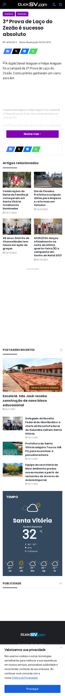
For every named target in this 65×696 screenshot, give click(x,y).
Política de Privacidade (25, 677)
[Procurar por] (60, 6)
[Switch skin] (54, 6)
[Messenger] (23, 51)
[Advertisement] (32, 304)
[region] (32, 670)
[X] (15, 51)
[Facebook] (6, 51)
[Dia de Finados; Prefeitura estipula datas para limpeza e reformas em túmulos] (48, 180)
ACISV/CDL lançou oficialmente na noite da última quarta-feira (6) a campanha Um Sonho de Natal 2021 (48, 246)
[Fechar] (61, 647)
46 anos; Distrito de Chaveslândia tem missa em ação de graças (16, 243)
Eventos (9, 14)
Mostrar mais (32, 134)
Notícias (22, 14)
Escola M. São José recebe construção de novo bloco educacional (25, 400)
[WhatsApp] (32, 51)
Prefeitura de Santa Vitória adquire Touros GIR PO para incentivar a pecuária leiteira (43, 449)
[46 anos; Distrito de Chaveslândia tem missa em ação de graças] (17, 226)
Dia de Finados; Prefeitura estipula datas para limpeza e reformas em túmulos (47, 198)
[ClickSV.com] (32, 4)
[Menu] (4, 6)
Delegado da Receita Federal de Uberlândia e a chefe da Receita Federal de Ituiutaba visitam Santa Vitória (43, 426)
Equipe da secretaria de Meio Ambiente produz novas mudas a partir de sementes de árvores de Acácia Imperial (42, 472)
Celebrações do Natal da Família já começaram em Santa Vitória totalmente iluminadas (15, 199)
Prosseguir (32, 688)
